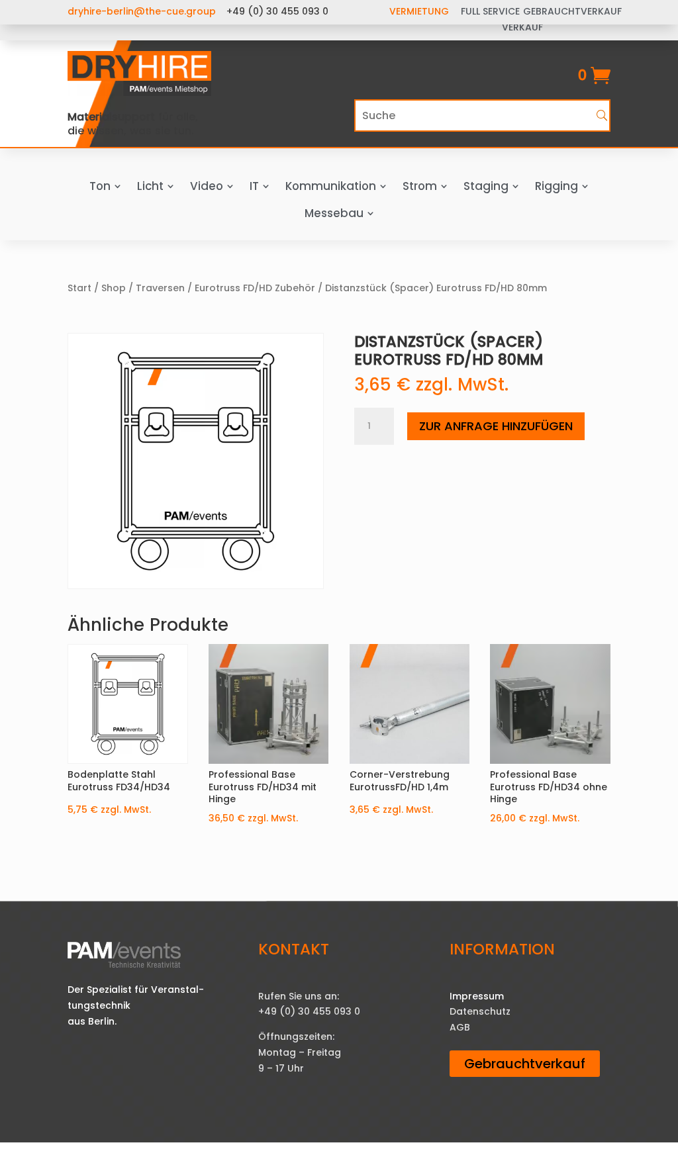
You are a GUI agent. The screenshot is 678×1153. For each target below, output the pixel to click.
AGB (460, 1027)
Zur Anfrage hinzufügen (496, 426)
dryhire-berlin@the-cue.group (142, 11)
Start (79, 288)
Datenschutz (480, 1011)
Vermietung (419, 11)
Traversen (160, 288)
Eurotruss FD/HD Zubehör (255, 288)
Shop (113, 288)
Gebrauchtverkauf (524, 1063)
